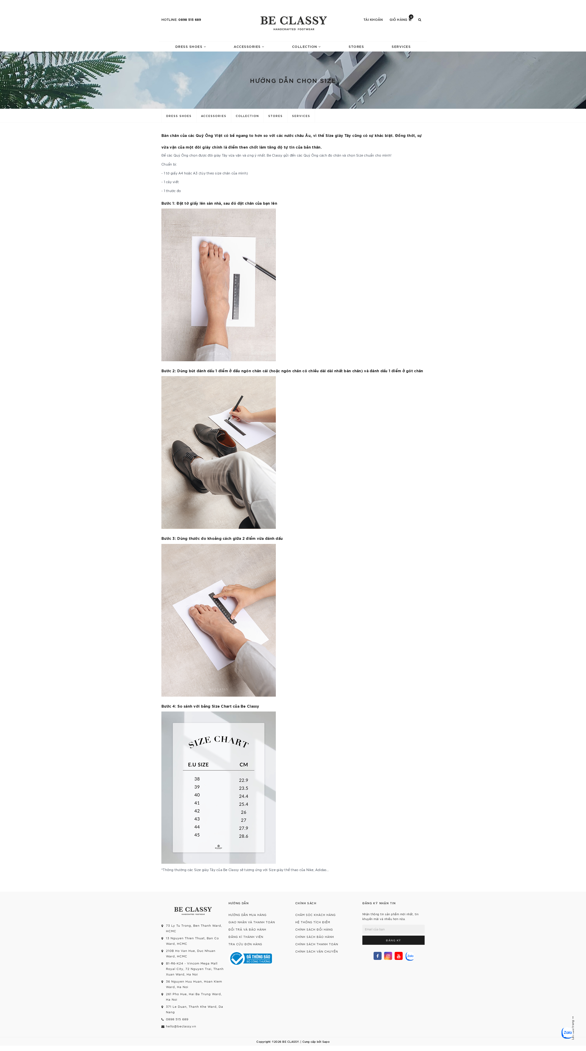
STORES (356, 46)
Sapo (326, 1041)
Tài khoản (373, 19)
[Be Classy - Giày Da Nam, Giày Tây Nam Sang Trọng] (293, 22)
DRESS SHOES (189, 46)
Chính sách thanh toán (316, 944)
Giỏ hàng (401, 19)
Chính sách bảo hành (314, 936)
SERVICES (401, 46)
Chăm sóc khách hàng (315, 914)
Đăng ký (393, 940)
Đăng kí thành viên (245, 936)
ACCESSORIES (248, 46)
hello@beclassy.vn (181, 1026)
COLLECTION (305, 46)
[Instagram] (388, 956)
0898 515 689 (189, 19)
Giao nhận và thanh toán (251, 922)
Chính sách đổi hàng (314, 929)
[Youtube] (399, 956)
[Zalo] (409, 956)
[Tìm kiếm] (420, 19)
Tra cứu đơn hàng (245, 944)
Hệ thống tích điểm (312, 922)
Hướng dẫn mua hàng (247, 914)
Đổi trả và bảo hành (247, 929)
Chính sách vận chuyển (316, 951)
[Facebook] (378, 956)
